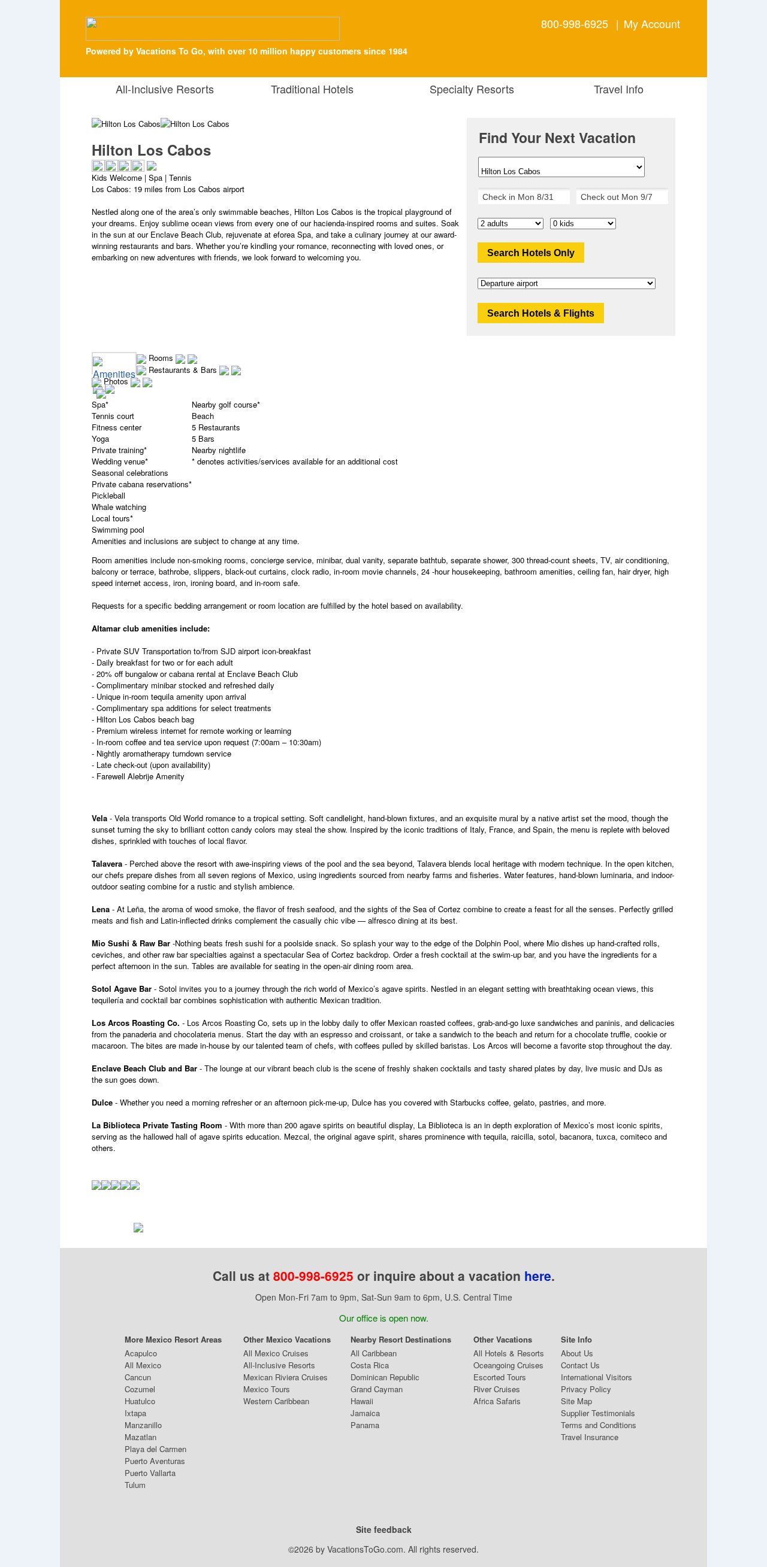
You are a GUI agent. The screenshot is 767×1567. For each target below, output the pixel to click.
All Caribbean (374, 1353)
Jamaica (365, 1413)
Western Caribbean (276, 1401)
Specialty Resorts (469, 88)
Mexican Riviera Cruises (285, 1377)
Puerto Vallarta (150, 1472)
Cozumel (140, 1389)
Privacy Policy (586, 1389)
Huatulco (140, 1401)
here (537, 1275)
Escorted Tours (499, 1377)
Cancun (138, 1377)
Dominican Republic (385, 1377)
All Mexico (143, 1365)
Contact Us (580, 1365)
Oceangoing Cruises (508, 1365)
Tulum (135, 1484)
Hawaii (362, 1401)
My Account (652, 23)
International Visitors (596, 1377)
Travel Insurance (589, 1437)
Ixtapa (135, 1413)
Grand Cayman (377, 1389)
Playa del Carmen (155, 1448)
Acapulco (141, 1353)
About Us (577, 1353)
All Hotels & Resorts (508, 1353)
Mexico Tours (266, 1389)
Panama (365, 1425)
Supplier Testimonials (598, 1413)
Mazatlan (140, 1437)
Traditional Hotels (312, 88)
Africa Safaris (497, 1401)
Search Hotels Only (531, 253)
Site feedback (384, 1529)
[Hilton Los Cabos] (195, 123)
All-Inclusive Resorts (168, 88)
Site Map (576, 1401)
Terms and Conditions (598, 1425)
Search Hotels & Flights (540, 313)
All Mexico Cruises (276, 1353)
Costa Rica (370, 1365)
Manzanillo (143, 1425)
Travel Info (616, 88)
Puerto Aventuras (155, 1460)
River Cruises (496, 1389)
